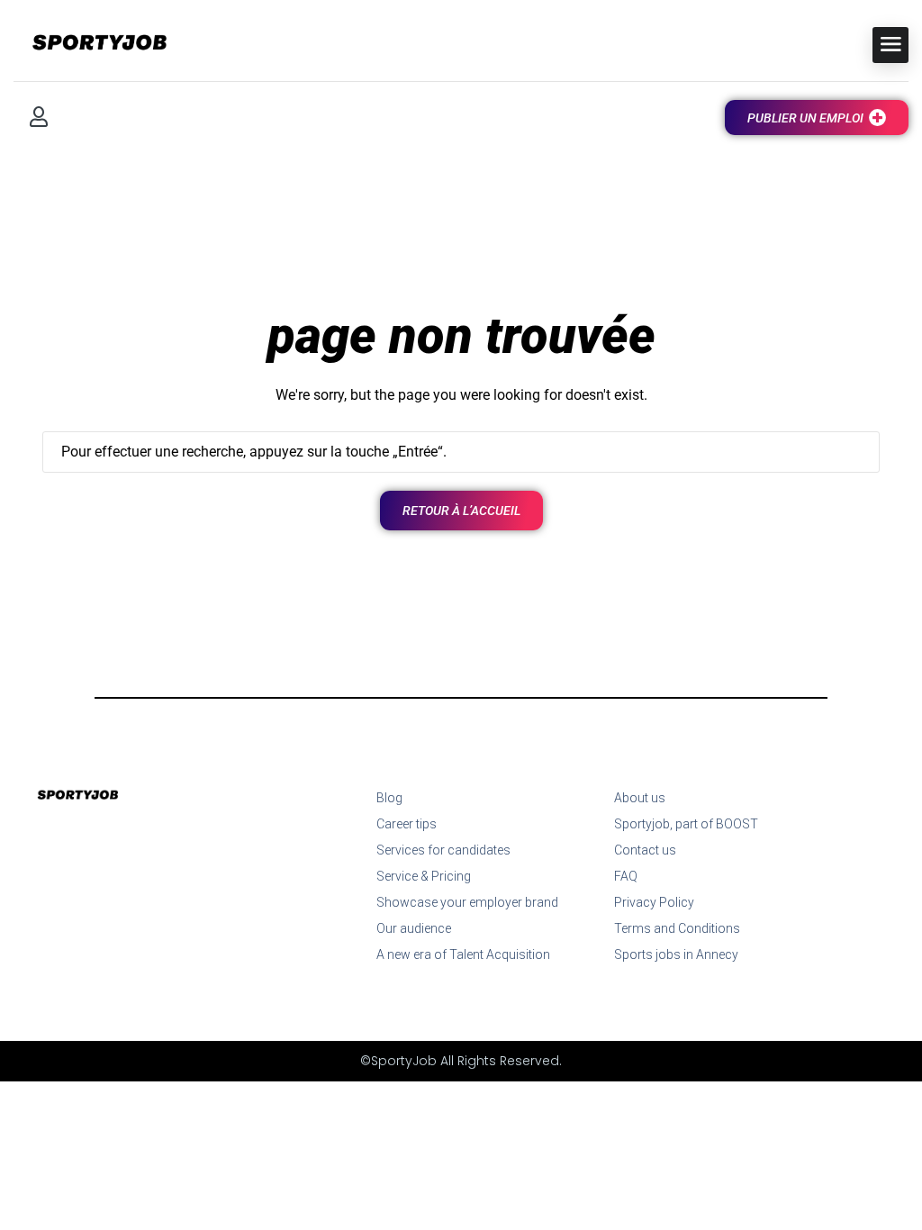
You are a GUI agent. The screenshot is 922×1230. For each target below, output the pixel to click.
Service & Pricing (423, 876)
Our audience (413, 928)
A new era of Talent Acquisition (463, 954)
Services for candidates (443, 850)
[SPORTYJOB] (90, 43)
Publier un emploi (805, 118)
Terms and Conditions (677, 928)
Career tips (406, 824)
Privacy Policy (654, 902)
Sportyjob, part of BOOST (686, 824)
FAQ (625, 876)
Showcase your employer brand (467, 902)
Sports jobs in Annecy (676, 954)
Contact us (645, 850)
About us (639, 798)
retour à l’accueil (461, 510)
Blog (389, 798)
